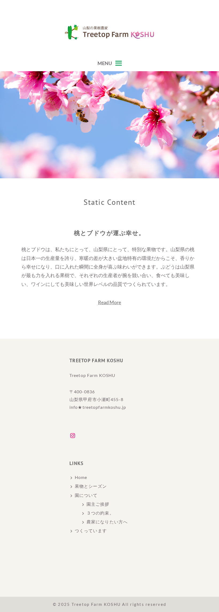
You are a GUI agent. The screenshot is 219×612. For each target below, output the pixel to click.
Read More (109, 302)
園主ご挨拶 (98, 504)
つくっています (91, 530)
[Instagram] (72, 435)
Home (81, 477)
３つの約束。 (100, 512)
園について (86, 495)
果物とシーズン (91, 486)
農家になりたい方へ (107, 521)
